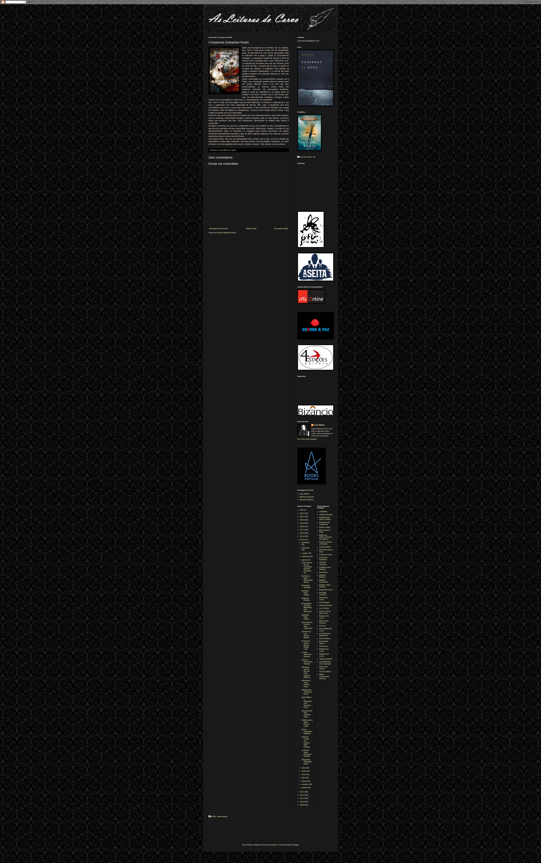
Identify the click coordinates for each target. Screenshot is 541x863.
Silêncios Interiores (306, 497)
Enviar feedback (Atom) (227, 233)
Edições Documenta (323, 581)
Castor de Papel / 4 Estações (325, 543)
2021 (302, 517)
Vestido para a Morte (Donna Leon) (306, 723)
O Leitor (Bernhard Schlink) (306, 654)
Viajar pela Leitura (323, 668)
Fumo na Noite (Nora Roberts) (306, 662)
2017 (302, 530)
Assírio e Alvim (324, 527)
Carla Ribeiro (319, 425)
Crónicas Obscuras (323, 563)
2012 (302, 795)
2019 (302, 523)
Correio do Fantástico (323, 558)
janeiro (305, 788)
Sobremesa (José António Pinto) (305, 684)
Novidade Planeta (305, 599)
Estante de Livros (325, 590)
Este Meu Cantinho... (323, 594)
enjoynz (274, 845)
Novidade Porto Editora (305, 593)
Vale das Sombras (306, 500)
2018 (302, 526)
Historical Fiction (325, 605)
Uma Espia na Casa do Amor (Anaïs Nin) (306, 625)
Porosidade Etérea (323, 642)
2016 (302, 533)
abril (304, 778)
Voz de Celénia (325, 672)
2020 (302, 520)
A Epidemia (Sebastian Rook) (306, 762)
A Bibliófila (323, 512)
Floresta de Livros (323, 599)
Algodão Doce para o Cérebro (325, 518)
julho (304, 768)
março (304, 781)
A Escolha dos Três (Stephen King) (306, 714)
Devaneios (323, 572)
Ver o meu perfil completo (307, 439)
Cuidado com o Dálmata (325, 568)
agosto (304, 560)
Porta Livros (323, 646)
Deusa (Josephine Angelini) (306, 732)
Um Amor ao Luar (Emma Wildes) (306, 635)
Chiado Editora (325, 547)
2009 (302, 805)
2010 (302, 802)
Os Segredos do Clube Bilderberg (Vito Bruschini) (306, 608)
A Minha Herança (325, 515)
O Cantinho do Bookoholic (324, 635)
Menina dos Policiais (323, 622)
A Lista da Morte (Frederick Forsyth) (306, 753)
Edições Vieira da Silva (324, 586)
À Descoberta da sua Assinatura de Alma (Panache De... (306, 568)
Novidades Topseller (306, 586)
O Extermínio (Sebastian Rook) (306, 692)
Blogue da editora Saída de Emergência (325, 537)
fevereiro (305, 784)
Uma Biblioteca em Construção (325, 663)
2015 (302, 536)
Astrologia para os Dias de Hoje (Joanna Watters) (305, 672)
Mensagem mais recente (218, 229)
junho (304, 771)
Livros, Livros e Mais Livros (325, 612)
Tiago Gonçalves (325, 659)
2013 (302, 792)
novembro (306, 548)
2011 (302, 798)
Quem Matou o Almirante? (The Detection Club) (306, 702)
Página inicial (251, 229)
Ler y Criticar (324, 608)
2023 (302, 510)
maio (304, 774)
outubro (305, 553)
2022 (302, 513)
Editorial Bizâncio (322, 576)
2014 (302, 540)
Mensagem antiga (281, 229)
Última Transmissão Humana (324, 676)
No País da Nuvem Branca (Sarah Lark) (305, 645)
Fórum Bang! (324, 602)
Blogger (296, 845)
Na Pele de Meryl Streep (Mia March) (306, 579)
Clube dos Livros (325, 555)
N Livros (322, 626)
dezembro (306, 543)
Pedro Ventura (324, 638)
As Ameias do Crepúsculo (324, 523)
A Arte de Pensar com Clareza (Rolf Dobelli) (305, 742)
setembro (305, 556)
